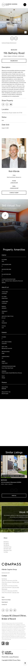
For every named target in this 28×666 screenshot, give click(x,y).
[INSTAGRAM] (7, 610)
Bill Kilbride (6, 541)
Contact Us (4, 604)
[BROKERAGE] (14, 610)
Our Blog (6, 552)
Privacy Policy (16, 660)
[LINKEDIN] (10, 610)
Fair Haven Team (7, 548)
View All (14, 495)
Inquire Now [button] (14, 60)
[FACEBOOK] (3, 610)
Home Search (5, 602)
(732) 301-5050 (15, 592)
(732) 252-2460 (15, 582)
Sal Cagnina (6, 543)
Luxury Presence (14, 657)
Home (3, 597)
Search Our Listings (6, 599)
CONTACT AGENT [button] (14, 192)
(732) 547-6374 (14, 182)
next (16, 38)
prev (12, 38)
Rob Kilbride (6, 545)
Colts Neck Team (7, 546)
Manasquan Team (8, 550)
